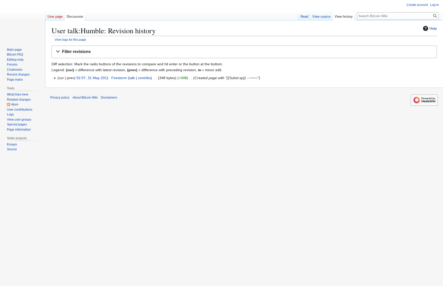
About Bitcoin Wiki (85, 97)
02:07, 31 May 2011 (92, 78)
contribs (144, 78)
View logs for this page (70, 39)
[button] (244, 52)
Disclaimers (109, 97)
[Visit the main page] (22, 20)
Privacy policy (59, 97)
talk (132, 78)
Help (433, 28)
